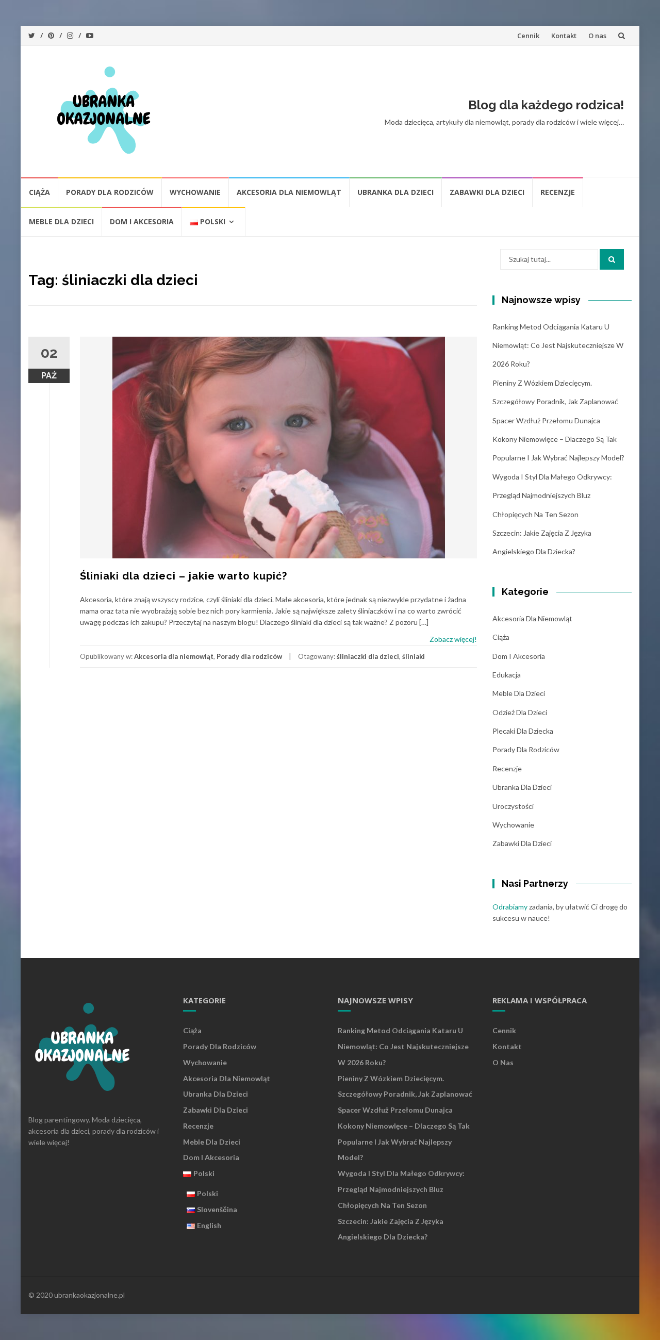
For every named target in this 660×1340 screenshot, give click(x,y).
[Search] (612, 259)
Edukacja (506, 674)
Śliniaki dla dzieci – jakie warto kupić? (183, 576)
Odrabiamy (509, 906)
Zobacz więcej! (453, 639)
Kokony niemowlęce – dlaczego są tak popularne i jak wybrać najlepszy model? (404, 1141)
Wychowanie (195, 192)
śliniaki (413, 656)
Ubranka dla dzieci (395, 192)
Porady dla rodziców (110, 192)
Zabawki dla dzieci (487, 192)
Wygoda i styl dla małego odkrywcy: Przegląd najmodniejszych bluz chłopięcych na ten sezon (552, 495)
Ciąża (39, 192)
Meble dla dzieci (61, 221)
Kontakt (563, 35)
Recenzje (557, 192)
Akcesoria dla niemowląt (289, 192)
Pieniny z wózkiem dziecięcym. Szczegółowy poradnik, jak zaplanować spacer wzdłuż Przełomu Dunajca (555, 401)
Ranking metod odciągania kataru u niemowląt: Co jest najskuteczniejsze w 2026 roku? (557, 345)
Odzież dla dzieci (519, 712)
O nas (597, 35)
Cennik (528, 35)
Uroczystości (513, 806)
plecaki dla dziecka (522, 730)
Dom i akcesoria (142, 221)
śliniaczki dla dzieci (368, 656)
